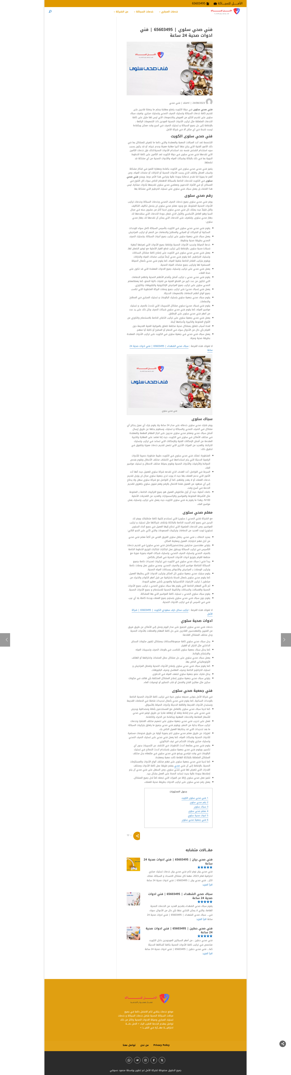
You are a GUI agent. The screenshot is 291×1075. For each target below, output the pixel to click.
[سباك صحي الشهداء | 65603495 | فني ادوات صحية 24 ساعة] (133, 899)
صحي (177, 765)
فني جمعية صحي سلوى (194, 820)
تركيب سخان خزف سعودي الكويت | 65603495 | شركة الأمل (172, 612)
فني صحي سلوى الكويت (195, 798)
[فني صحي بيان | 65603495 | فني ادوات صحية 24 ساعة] (133, 864)
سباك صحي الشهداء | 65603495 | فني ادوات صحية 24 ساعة (171, 348)
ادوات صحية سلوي (198, 815)
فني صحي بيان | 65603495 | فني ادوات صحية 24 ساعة (178, 861)
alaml (186, 103)
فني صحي (174, 103)
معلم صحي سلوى (198, 811)
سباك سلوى (200, 807)
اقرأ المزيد (207, 884)
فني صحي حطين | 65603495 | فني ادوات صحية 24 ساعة (179, 930)
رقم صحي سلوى (199, 802)
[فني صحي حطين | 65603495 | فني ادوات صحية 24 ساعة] (133, 933)
